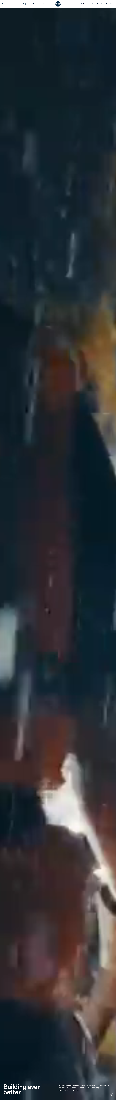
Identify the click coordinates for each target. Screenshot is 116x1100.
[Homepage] (58, 4)
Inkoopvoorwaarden (38, 4)
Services (15, 4)
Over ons (5, 4)
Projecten (26, 4)
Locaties (100, 4)
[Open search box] (107, 4)
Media (83, 4)
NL (111, 4)
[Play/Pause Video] (111, 1094)
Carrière (92, 4)
